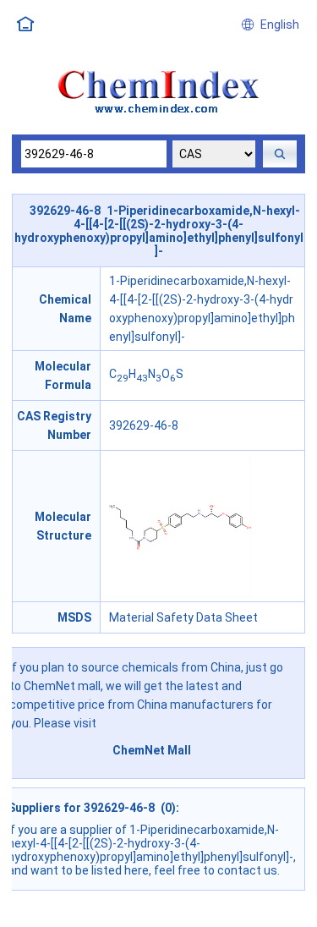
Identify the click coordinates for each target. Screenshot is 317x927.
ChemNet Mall (151, 750)
